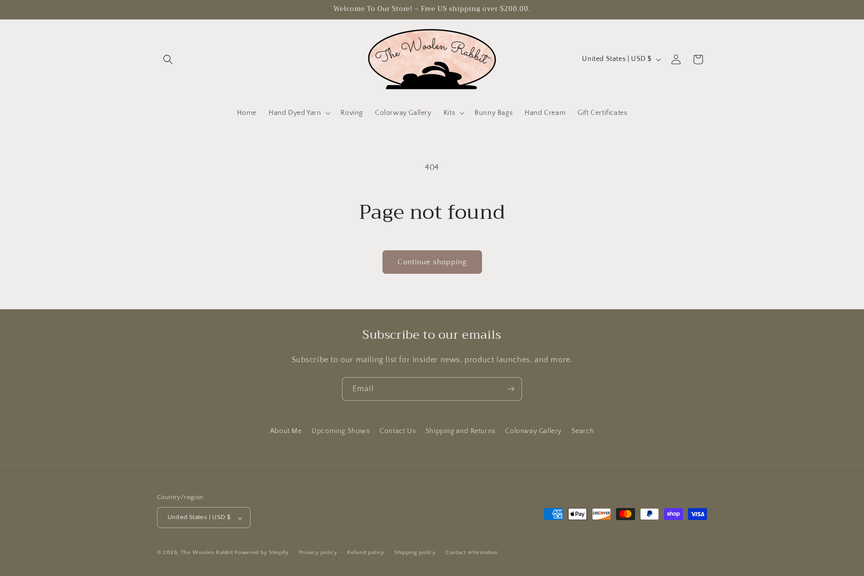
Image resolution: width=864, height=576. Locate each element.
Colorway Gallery (533, 431)
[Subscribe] (511, 389)
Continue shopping (432, 262)
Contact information (472, 553)
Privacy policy (318, 553)
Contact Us (398, 431)
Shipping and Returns (461, 431)
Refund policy (365, 553)
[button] (168, 59)
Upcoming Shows (341, 431)
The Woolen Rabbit (207, 553)
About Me (286, 431)
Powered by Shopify (261, 553)
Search (583, 431)
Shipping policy (415, 553)
